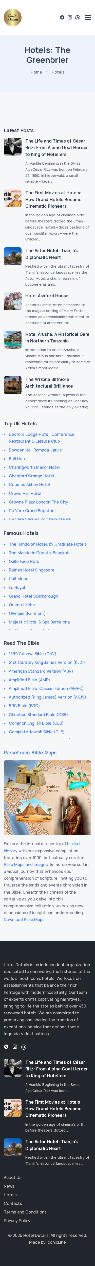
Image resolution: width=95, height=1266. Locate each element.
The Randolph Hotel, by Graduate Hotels (48, 544)
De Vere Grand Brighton (31, 510)
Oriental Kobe (22, 605)
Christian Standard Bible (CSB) (38, 714)
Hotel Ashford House (46, 296)
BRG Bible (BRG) (24, 705)
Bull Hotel (18, 458)
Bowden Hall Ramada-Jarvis (35, 450)
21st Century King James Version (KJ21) (47, 662)
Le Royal (17, 587)
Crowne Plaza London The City (38, 502)
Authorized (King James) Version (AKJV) (47, 697)
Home (36, 72)
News (9, 1186)
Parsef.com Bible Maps (30, 752)
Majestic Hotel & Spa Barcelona (39, 622)
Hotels (10, 1195)
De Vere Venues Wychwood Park (40, 519)
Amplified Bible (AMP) (29, 680)
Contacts (13, 1203)
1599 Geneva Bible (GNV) (32, 653)
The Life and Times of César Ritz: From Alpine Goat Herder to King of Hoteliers (56, 147)
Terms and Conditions (25, 1212)
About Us (13, 1177)
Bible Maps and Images (26, 864)
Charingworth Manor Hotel (34, 467)
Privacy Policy (17, 1220)
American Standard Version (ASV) (41, 671)
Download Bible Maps (24, 919)
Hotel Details (36, 1235)
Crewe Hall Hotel (25, 493)
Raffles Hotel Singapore (31, 570)
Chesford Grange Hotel (31, 476)
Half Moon (18, 578)
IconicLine (56, 1242)
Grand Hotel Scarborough (33, 596)
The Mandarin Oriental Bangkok (39, 553)
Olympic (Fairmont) (27, 613)
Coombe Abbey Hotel (29, 484)
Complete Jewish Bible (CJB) (37, 732)
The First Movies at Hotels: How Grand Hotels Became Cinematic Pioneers (53, 199)
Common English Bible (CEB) (36, 723)
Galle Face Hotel (25, 561)
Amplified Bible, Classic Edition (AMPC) (46, 688)
